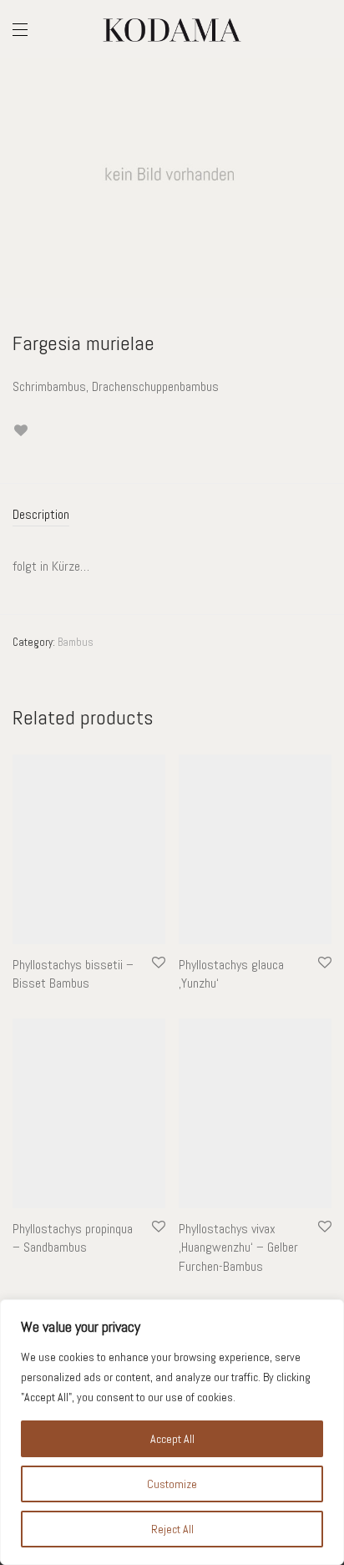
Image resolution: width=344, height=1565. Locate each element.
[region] (172, 1432)
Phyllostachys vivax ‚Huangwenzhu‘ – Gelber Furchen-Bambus (238, 1247)
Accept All (172, 1438)
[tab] (172, 515)
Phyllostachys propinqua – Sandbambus (73, 1238)
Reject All (172, 1529)
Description (41, 514)
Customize (172, 1483)
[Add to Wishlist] (20, 431)
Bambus (76, 642)
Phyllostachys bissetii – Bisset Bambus (73, 974)
